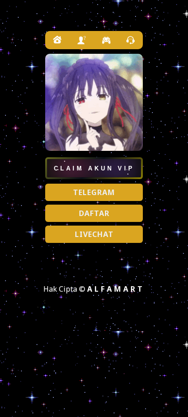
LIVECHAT (94, 234)
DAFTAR (94, 213)
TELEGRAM (94, 192)
